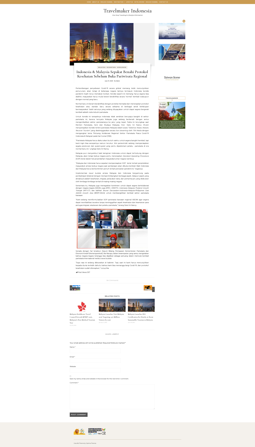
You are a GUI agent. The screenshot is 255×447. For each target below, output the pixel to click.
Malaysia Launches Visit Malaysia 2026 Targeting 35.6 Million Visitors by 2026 (111, 317)
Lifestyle (129, 2)
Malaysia (101, 67)
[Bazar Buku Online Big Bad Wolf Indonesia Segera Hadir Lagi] (150, 288)
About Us (95, 2)
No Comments (112, 280)
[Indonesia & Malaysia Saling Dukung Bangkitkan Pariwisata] (74, 287)
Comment (74, 383)
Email (72, 357)
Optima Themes (91, 443)
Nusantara (111, 67)
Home (89, 2)
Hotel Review (139, 2)
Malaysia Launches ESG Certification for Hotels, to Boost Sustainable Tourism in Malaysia (140, 317)
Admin (118, 81)
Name (73, 347)
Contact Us (163, 2)
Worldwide (121, 67)
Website (73, 366)
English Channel (107, 2)
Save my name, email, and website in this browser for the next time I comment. (99, 379)
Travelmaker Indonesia (127, 10)
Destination (118, 2)
